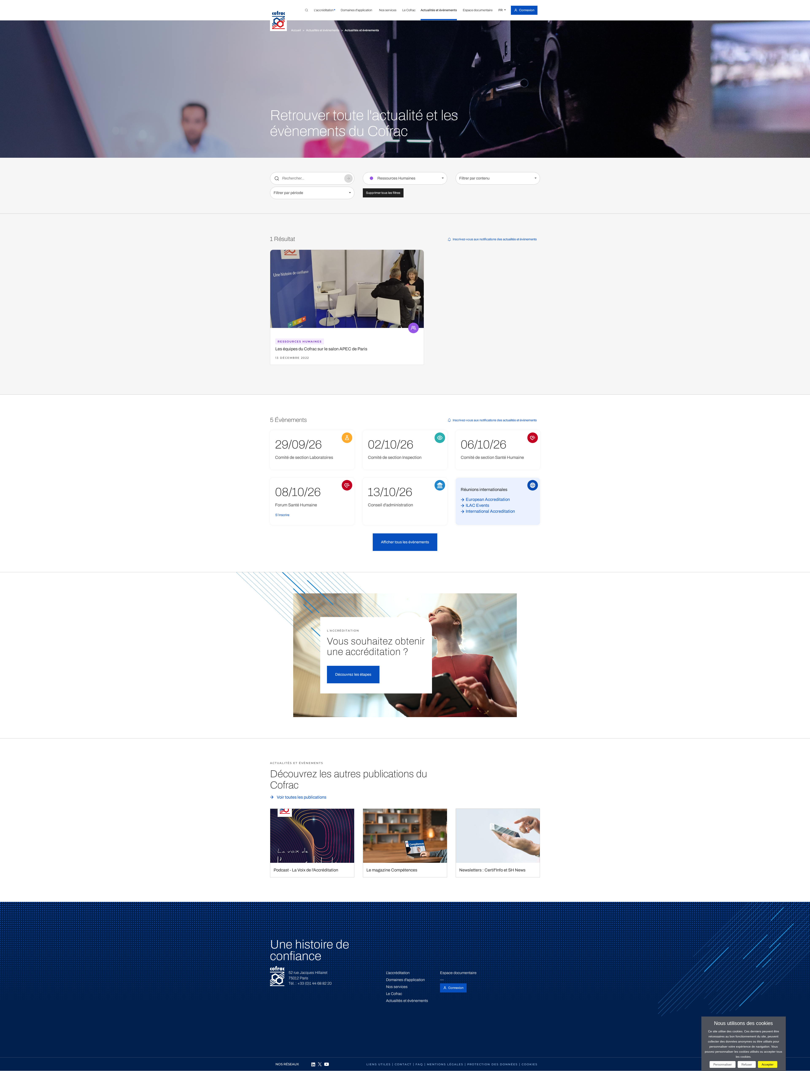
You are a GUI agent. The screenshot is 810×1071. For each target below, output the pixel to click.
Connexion (526, 10)
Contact (403, 1064)
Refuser (746, 1064)
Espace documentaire (458, 973)
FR (500, 10)
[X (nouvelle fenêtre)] (319, 1064)
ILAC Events (477, 505)
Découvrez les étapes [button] (353, 674)
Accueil (296, 30)
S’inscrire (282, 515)
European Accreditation (488, 499)
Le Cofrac (394, 994)
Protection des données (492, 1064)
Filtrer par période (288, 193)
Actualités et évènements (322, 30)
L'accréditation (398, 973)
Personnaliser (722, 1064)
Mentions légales (445, 1064)
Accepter (768, 1064)
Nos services (397, 987)
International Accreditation (490, 511)
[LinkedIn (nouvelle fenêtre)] (313, 1064)
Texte (276, 178)
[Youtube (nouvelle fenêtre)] (326, 1064)
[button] (323, 10)
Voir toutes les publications (301, 797)
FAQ (419, 1064)
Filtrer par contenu (474, 178)
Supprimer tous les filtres (383, 192)
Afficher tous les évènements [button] (405, 542)
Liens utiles (378, 1064)
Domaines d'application (405, 980)
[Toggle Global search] (306, 10)
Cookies (529, 1064)
